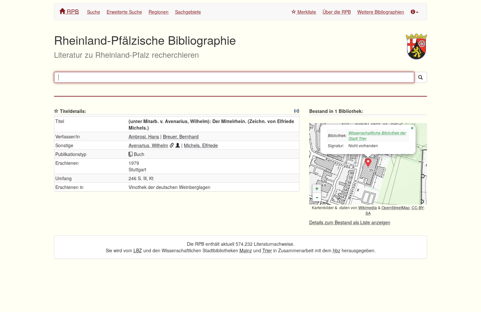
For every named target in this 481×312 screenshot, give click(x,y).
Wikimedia (367, 207)
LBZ (138, 250)
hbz (336, 250)
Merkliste (306, 11)
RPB (72, 11)
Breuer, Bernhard (181, 136)
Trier (267, 250)
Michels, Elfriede (201, 145)
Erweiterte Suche (124, 11)
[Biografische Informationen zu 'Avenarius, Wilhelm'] (177, 145)
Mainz (246, 250)
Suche (93, 11)
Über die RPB (337, 11)
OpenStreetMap (396, 207)
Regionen (159, 11)
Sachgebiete (188, 11)
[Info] (414, 12)
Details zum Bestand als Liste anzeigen (349, 222)
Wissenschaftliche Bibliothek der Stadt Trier (377, 135)
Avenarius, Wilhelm (148, 145)
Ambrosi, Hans (144, 136)
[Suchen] (420, 77)
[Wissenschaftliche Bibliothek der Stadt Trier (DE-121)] (368, 163)
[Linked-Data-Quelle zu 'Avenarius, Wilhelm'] (171, 145)
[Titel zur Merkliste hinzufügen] (56, 111)
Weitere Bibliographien (380, 11)
